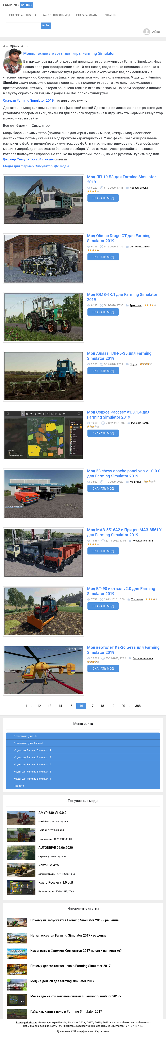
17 (92, 706)
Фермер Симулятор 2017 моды (28, 159)
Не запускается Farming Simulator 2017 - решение (68, 935)
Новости (19, 785)
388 (138, 706)
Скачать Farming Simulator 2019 (28, 100)
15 (70, 706)
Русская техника (143, 540)
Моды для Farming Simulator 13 (32, 771)
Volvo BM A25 (48, 865)
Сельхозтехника (140, 246)
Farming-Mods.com (26, 1022)
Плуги (133, 364)
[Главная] (4, 46)
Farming (17, 5)
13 (49, 706)
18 (102, 706)
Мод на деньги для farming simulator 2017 (62, 981)
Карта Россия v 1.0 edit (55, 882)
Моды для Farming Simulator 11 (32, 778)
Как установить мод (56, 15)
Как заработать (86, 15)
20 (123, 706)
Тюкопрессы (45, 839)
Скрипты (43, 856)
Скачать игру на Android (28, 743)
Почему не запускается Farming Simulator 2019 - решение (74, 920)
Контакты (109, 15)
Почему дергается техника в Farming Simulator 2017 (70, 966)
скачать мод (103, 198)
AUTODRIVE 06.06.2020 (55, 848)
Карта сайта (102, 1031)
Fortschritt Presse (51, 830)
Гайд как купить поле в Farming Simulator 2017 (66, 1011)
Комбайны (43, 821)
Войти (156, 31)
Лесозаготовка (139, 187)
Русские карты (140, 422)
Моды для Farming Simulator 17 (32, 757)
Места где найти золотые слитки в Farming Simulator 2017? (75, 996)
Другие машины (46, 874)
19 (113, 706)
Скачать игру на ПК (25, 736)
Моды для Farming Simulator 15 (32, 764)
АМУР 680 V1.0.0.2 (52, 813)
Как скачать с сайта (22, 15)
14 (60, 706)
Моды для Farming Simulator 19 (32, 750)
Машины (135, 481)
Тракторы (136, 305)
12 (39, 706)
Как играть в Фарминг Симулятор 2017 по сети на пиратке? (76, 951)
